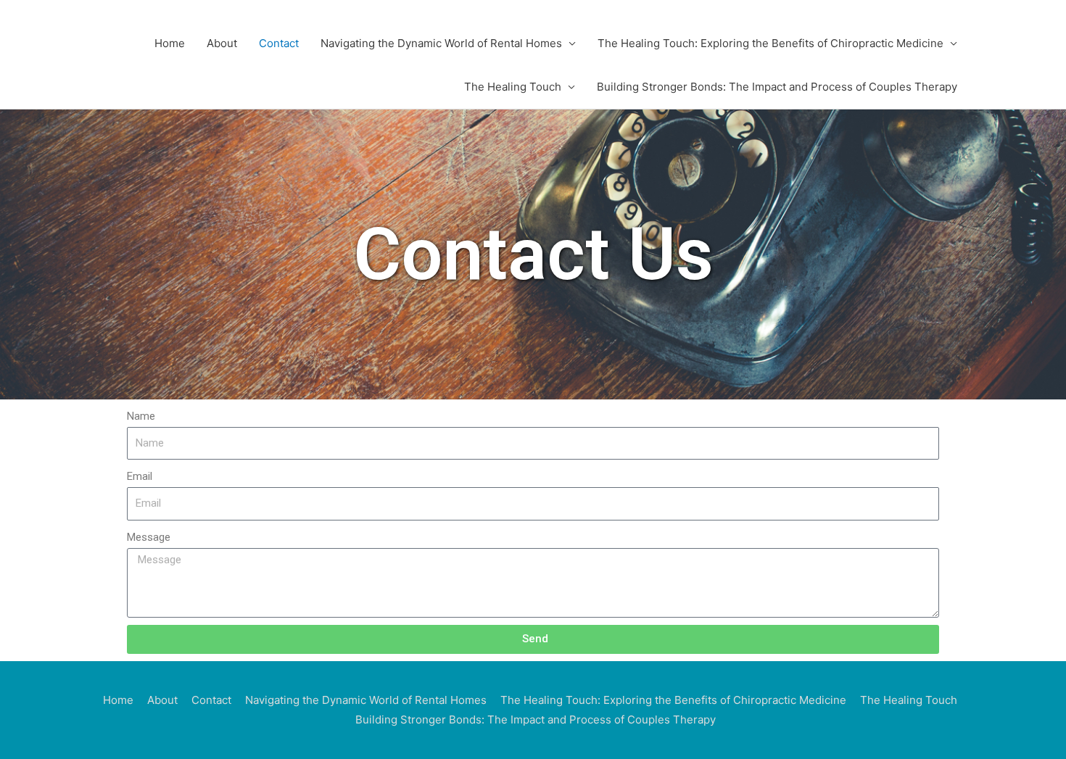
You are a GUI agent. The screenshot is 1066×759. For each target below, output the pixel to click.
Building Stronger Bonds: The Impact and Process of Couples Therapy (777, 87)
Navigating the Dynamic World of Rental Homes (441, 43)
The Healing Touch (512, 87)
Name (141, 416)
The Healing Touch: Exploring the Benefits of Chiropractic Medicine (770, 43)
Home (169, 43)
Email (139, 476)
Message (148, 537)
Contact (279, 43)
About (222, 43)
